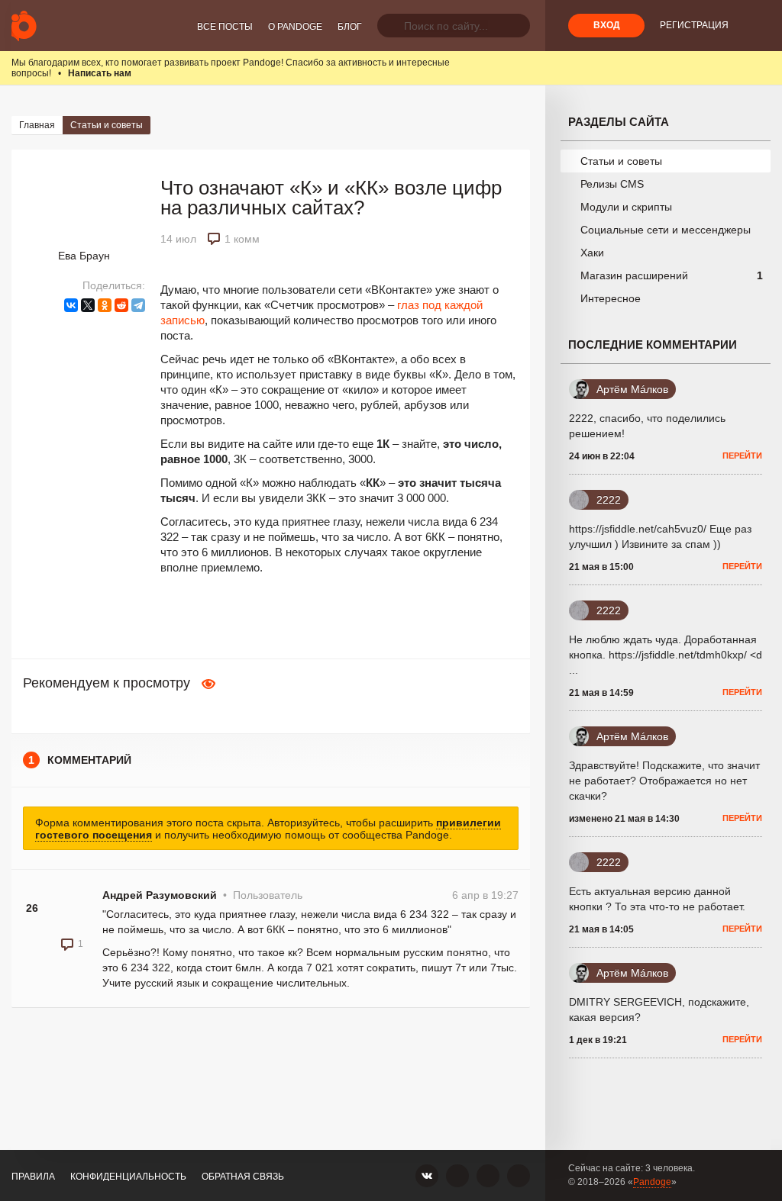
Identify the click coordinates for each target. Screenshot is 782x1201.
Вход (606, 25)
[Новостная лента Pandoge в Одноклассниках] (457, 1175)
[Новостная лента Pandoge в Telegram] (518, 1175)
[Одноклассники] (104, 305)
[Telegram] (138, 305)
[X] (88, 305)
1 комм (242, 239)
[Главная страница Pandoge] (24, 25)
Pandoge (652, 1182)
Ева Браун (84, 256)
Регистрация (694, 25)
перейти (742, 455)
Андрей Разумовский (159, 895)
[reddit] (121, 305)
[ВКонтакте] (71, 305)
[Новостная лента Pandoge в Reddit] (488, 1175)
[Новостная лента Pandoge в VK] (426, 1175)
